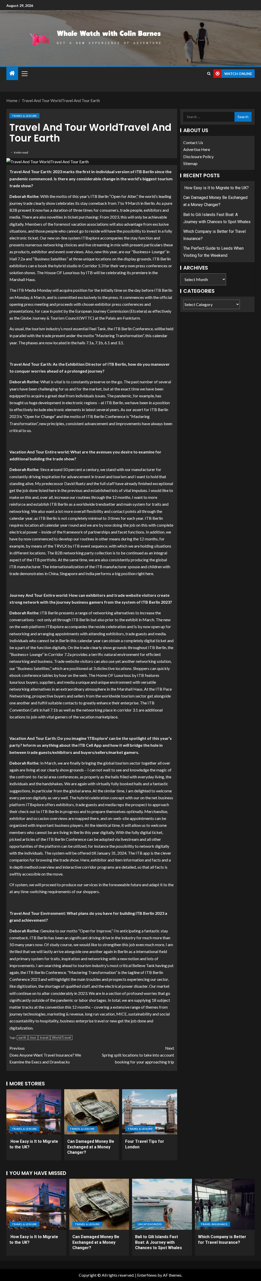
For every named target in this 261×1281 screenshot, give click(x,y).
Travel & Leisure (24, 115)
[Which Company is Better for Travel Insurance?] (225, 1204)
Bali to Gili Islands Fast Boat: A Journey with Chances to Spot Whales (158, 1242)
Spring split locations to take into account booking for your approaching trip (138, 1055)
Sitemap (190, 163)
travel (44, 1037)
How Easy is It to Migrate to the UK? (216, 187)
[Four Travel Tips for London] (149, 1111)
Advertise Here (196, 149)
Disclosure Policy (198, 156)
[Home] (12, 73)
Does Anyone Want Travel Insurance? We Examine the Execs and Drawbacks (45, 1055)
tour (33, 1037)
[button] (24, 73)
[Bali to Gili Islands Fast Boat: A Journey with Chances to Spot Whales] (162, 1204)
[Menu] (24, 73)
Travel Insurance (214, 1224)
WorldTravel (61, 1037)
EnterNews (147, 1275)
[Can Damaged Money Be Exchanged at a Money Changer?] (91, 1111)
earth (22, 1037)
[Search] (209, 74)
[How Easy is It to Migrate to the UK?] (33, 1111)
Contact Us (193, 142)
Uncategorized (150, 1224)
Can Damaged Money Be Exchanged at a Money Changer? (90, 1147)
